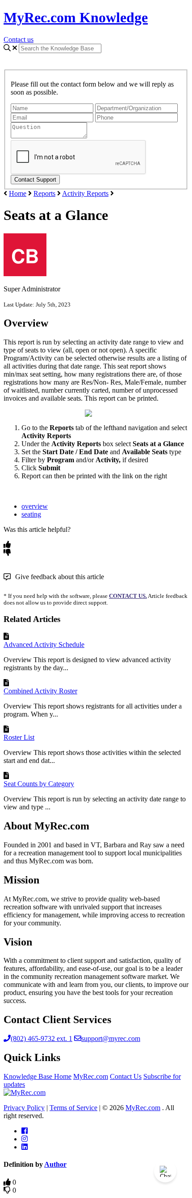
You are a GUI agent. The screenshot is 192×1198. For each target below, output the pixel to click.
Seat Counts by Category (39, 784)
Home (17, 193)
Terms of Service (73, 1107)
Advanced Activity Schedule (44, 644)
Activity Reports (85, 193)
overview (34, 506)
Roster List (19, 737)
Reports (44, 193)
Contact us (18, 39)
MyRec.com (90, 1076)
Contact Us (126, 1076)
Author (55, 1164)
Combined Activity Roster (40, 691)
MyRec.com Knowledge (76, 17)
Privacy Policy (24, 1107)
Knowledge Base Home (37, 1076)
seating (31, 514)
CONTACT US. (128, 596)
